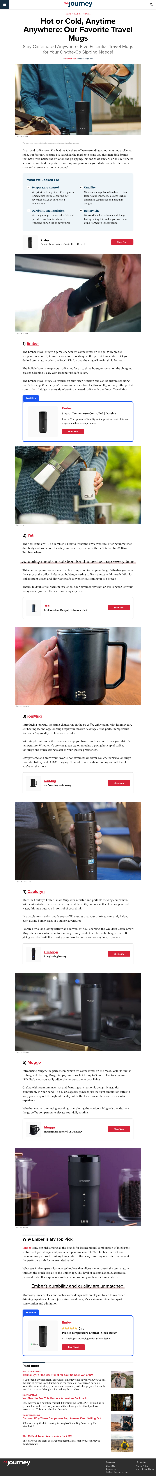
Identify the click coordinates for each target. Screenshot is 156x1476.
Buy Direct (73, 1347)
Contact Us (111, 1469)
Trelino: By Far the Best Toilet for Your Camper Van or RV (58, 1375)
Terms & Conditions (144, 1469)
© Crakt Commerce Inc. (117, 1472)
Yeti (30, 535)
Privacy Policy (141, 1466)
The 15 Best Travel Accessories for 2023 (48, 1436)
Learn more (74, 143)
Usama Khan (70, 59)
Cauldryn (36, 891)
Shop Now (122, 242)
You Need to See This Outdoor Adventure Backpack (55, 1398)
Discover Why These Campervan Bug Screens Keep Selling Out (62, 1418)
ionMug (34, 716)
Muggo (34, 1062)
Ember (45, 240)
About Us (110, 1466)
